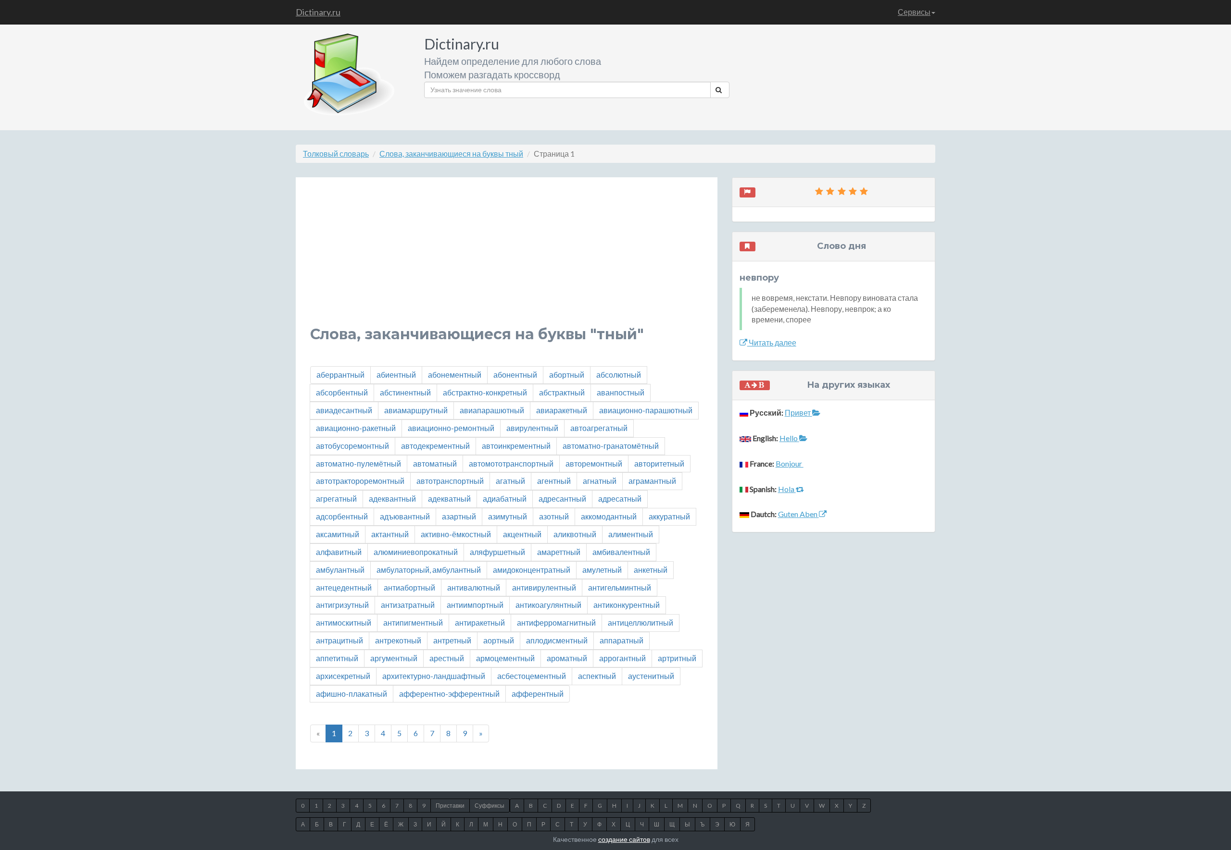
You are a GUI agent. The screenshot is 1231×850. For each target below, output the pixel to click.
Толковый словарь (336, 153)
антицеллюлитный (640, 622)
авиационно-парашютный (645, 410)
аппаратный (621, 640)
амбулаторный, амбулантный (429, 569)
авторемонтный (593, 463)
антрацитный (339, 640)
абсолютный (618, 374)
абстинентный (405, 392)
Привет (798, 412)
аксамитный (337, 534)
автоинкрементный (516, 445)
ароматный (567, 658)
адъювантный (405, 516)
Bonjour (790, 463)
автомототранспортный (511, 463)
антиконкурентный (626, 604)
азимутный (507, 516)
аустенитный (651, 675)
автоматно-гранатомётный (611, 445)
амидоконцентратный (531, 569)
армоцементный (505, 658)
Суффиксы (489, 805)
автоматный (435, 463)
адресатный (619, 498)
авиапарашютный (492, 410)
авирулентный (532, 427)
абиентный (396, 374)
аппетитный (337, 658)
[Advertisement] (506, 259)
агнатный (599, 480)
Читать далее (771, 342)
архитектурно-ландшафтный (433, 675)
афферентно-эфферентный (449, 693)
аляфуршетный (497, 551)
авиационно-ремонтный (451, 427)
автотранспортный (450, 480)
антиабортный (409, 587)
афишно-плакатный (351, 693)
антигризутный (342, 604)
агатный (510, 480)
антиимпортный (475, 604)
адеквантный (392, 498)
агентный (554, 480)
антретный (452, 640)
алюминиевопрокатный (416, 551)
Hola (787, 488)
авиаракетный (561, 410)
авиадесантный (344, 410)
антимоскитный (343, 622)
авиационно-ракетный (356, 427)
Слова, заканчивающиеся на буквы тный (451, 153)
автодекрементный (435, 445)
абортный (566, 374)
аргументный (393, 658)
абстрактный (562, 392)
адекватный (449, 498)
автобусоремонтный (352, 445)
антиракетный (480, 622)
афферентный (538, 693)
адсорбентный (342, 516)
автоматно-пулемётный (358, 463)
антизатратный (408, 604)
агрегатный (336, 498)
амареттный (558, 551)
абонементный (454, 374)
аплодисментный (557, 640)
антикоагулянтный (548, 604)
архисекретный (343, 675)
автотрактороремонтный (360, 480)
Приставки (450, 805)
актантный (390, 534)
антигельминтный (619, 587)
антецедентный (344, 587)
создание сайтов (624, 839)
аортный (498, 640)
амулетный (602, 569)
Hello (789, 438)
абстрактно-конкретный (485, 392)
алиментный (630, 534)
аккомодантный (609, 516)
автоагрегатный (599, 427)
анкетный (650, 569)
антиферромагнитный (556, 622)
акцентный (522, 534)
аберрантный (340, 374)
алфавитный (339, 551)
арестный (446, 658)
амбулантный (340, 569)
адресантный (562, 498)
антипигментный (413, 622)
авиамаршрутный (416, 410)
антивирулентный (544, 587)
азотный (554, 516)
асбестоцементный (531, 675)
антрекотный (398, 640)
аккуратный (669, 516)
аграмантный (652, 480)
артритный (677, 658)
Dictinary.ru (318, 12)
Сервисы (914, 11)
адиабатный (505, 498)
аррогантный (622, 658)
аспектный (597, 675)
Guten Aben (798, 513)
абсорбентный (342, 392)
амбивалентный (621, 551)
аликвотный (574, 534)
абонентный (515, 374)
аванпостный (620, 392)
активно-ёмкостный (456, 534)
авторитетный (659, 463)
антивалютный (473, 587)
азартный (459, 516)
